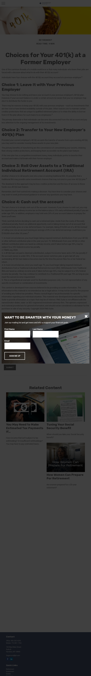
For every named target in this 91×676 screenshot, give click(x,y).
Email (7, 341)
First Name (9, 329)
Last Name (38, 329)
